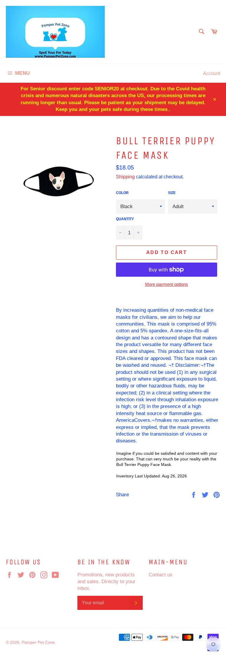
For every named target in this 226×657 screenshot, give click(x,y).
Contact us (160, 575)
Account (211, 73)
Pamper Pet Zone (38, 642)
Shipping (125, 176)
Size (172, 192)
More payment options (166, 284)
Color (122, 192)
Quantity (125, 219)
